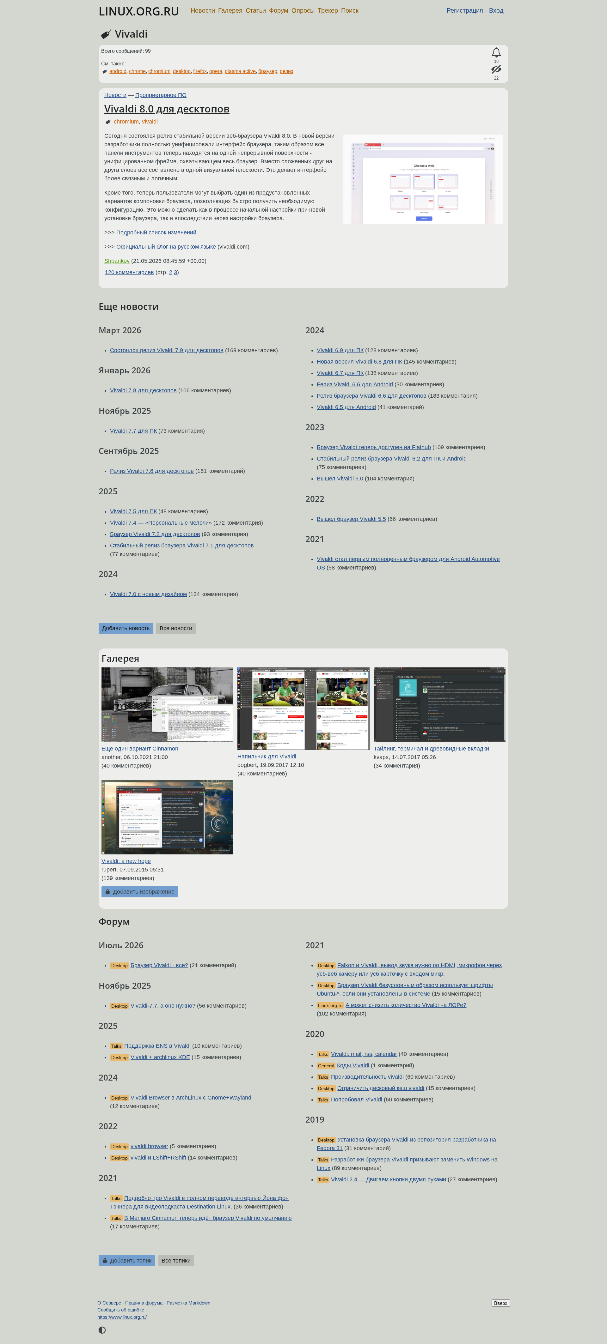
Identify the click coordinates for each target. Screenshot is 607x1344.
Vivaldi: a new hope (126, 861)
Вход (496, 10)
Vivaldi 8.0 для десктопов (167, 108)
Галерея (230, 10)
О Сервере (109, 1302)
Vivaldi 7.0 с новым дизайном (148, 594)
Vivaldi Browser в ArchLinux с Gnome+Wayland (191, 1097)
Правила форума (143, 1302)
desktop (182, 71)
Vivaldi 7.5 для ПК (133, 511)
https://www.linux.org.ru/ (122, 1317)
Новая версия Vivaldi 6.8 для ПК (359, 362)
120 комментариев (129, 272)
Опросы (303, 10)
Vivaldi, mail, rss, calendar (364, 1054)
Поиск (350, 10)
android (117, 71)
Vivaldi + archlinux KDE (160, 1057)
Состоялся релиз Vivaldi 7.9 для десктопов (167, 350)
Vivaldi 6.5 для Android (346, 407)
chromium (159, 71)
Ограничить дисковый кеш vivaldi (380, 1088)
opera (215, 71)
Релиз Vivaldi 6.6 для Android (355, 384)
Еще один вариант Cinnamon (139, 748)
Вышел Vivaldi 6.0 (340, 478)
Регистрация (465, 10)
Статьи (256, 10)
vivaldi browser (149, 1146)
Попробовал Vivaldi (356, 1099)
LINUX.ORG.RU (139, 11)
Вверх (500, 1303)
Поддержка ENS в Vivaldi (157, 1046)
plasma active (240, 71)
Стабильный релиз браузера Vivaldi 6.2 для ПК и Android (392, 458)
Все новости (176, 628)
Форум (278, 10)
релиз (286, 71)
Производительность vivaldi (367, 1077)
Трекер (328, 10)
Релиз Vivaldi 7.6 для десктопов (152, 471)
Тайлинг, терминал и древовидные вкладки (431, 748)
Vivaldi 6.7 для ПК (340, 373)
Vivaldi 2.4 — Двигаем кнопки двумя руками (388, 1179)
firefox (200, 71)
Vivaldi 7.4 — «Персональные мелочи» (161, 523)
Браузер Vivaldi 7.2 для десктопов (155, 534)
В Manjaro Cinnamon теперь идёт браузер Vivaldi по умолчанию (208, 1218)
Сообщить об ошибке (120, 1309)
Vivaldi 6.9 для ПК (340, 350)
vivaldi (150, 121)
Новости (203, 10)
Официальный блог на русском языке (166, 247)
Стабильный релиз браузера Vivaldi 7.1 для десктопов (182, 545)
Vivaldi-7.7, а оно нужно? (163, 1006)
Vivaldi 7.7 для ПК (133, 431)
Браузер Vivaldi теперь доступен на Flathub (374, 447)
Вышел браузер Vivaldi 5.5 (351, 519)
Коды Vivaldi (353, 1065)
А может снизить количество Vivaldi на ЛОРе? (406, 1005)
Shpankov (117, 261)
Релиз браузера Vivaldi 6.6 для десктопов (371, 396)
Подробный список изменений (156, 232)
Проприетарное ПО (161, 95)
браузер (267, 71)
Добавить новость (126, 628)
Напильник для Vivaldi (266, 756)
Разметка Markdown (188, 1302)
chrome (137, 71)
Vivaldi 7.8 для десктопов (143, 390)
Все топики (176, 1260)
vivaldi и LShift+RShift (158, 1157)
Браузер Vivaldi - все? (159, 965)
